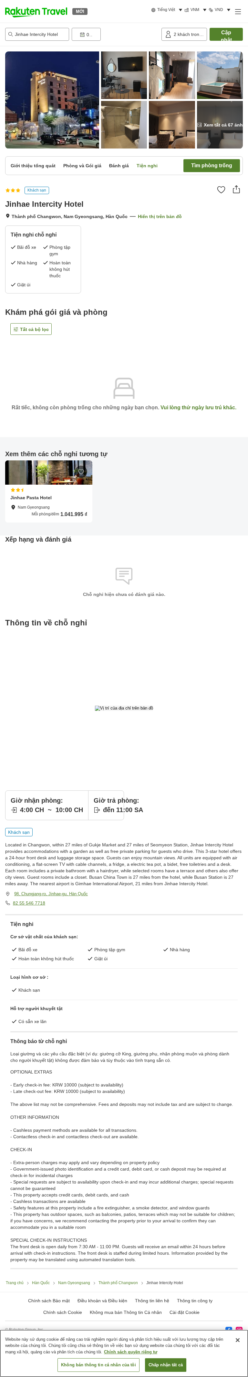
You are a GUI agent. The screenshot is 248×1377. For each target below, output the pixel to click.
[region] (124, 1353)
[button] (36, 11)
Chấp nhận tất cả (166, 1364)
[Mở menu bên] (237, 11)
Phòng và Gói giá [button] (82, 165)
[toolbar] (115, 34)
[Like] (221, 189)
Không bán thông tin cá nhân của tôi (98, 1364)
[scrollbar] (124, 491)
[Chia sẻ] (236, 189)
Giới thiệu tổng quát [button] (33, 165)
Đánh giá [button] (119, 165)
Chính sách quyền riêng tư (130, 1351)
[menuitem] (167, 10)
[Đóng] (238, 1340)
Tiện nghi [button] (147, 165)
